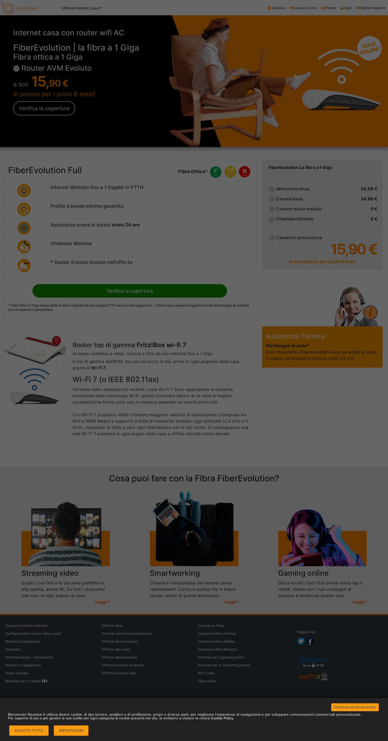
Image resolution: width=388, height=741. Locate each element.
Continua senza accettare (355, 707)
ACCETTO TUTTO (29, 730)
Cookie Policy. (222, 718)
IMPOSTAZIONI (71, 730)
